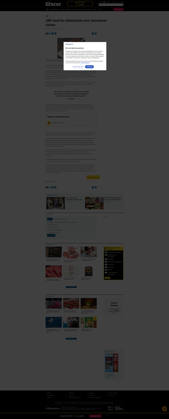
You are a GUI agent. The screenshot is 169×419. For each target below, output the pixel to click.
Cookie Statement (85, 62)
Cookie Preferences (78, 66)
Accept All (89, 66)
